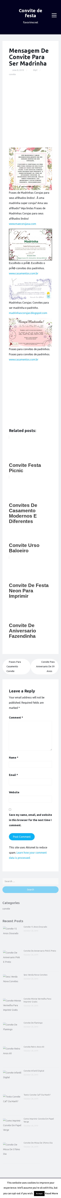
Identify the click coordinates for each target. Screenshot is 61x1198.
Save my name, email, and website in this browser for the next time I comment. (30, 820)
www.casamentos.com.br (23, 273)
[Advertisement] (30, 111)
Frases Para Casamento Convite (14, 667)
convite (12, 74)
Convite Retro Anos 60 (34, 1047)
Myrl (35, 70)
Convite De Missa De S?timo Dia (38, 1143)
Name (13, 757)
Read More (51, 1193)
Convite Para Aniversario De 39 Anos (45, 667)
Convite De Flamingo (33, 1023)
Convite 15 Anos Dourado (35, 927)
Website (14, 792)
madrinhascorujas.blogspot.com (28, 312)
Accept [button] (39, 1193)
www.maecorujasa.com (22, 223)
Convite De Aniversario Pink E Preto (40, 951)
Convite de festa (30, 13)
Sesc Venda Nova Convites (35, 975)
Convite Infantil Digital (34, 1071)
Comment (16, 717)
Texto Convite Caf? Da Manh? (37, 1095)
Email (13, 774)
